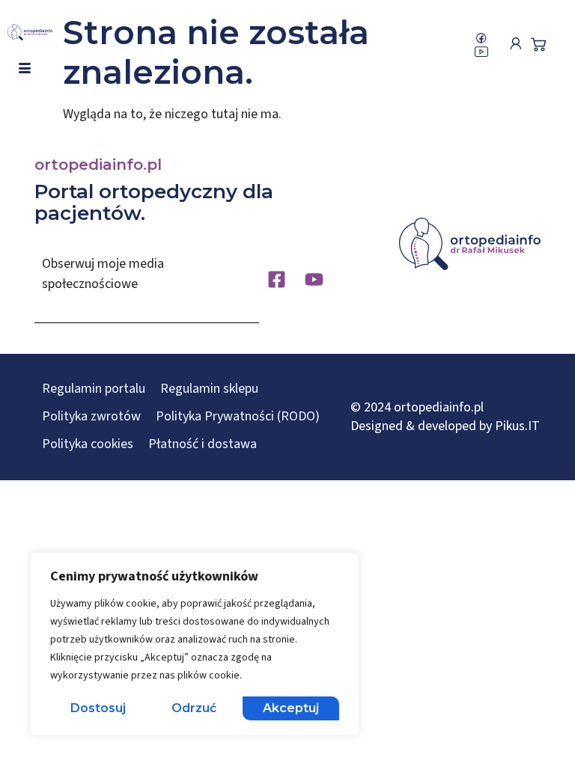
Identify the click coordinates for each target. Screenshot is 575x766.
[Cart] (538, 44)
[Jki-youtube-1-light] (481, 51)
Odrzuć (193, 708)
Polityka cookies (87, 444)
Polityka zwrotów (91, 416)
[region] (194, 644)
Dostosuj (98, 708)
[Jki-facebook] (481, 38)
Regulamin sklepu (209, 388)
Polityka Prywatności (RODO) (238, 416)
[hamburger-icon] (24, 69)
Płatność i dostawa (202, 444)
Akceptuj (291, 708)
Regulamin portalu (93, 388)
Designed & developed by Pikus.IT (445, 426)
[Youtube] (314, 279)
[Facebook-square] (276, 279)
